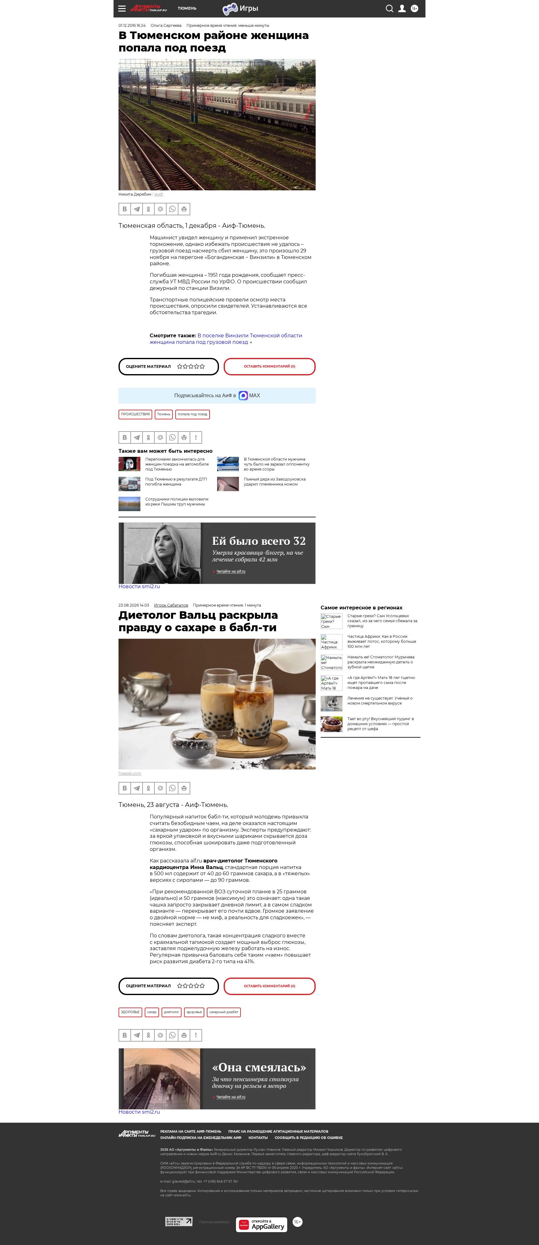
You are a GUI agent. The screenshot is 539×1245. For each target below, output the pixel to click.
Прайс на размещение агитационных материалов (278, 1132)
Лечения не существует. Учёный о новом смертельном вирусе (380, 701)
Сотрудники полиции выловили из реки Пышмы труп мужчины (176, 501)
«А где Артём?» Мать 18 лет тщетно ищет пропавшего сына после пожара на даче (381, 682)
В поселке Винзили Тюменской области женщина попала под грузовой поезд (226, 339)
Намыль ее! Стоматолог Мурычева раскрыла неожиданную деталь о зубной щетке (381, 662)
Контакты (258, 1138)
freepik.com (130, 773)
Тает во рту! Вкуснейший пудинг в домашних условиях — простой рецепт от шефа (380, 723)
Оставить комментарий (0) (269, 366)
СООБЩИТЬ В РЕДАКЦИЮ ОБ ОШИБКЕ (309, 1138)
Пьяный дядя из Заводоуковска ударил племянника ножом (275, 481)
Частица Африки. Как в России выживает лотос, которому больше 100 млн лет (381, 641)
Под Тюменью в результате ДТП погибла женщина (176, 481)
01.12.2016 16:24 (132, 25)
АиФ (158, 194)
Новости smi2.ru (139, 586)
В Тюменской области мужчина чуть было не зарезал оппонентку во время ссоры (277, 464)
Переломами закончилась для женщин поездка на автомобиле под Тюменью (177, 464)
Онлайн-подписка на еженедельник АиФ (200, 1138)
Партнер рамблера (214, 1222)
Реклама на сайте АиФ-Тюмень (190, 1132)
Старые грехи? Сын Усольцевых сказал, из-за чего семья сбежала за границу (382, 620)
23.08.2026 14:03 (134, 605)
